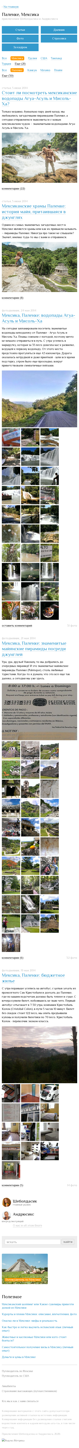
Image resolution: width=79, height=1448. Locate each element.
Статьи (20, 30)
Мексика (17, 58)
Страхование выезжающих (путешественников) (29, 1391)
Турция (6, 63)
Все (4, 58)
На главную (11, 6)
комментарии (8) (12, 298)
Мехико (45, 70)
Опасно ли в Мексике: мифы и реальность (29, 1320)
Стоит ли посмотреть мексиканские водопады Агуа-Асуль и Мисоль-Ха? (39, 98)
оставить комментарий (17, 625)
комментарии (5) (12, 1185)
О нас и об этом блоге (27, 1225)
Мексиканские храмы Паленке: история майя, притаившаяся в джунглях (34, 211)
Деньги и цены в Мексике (19, 1357)
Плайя (58, 70)
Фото (20, 38)
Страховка (59, 38)
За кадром (20, 47)
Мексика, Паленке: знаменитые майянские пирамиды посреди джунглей (34, 649)
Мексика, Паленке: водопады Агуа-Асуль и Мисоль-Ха (38, 318)
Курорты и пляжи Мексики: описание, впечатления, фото (39, 1314)
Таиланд (56, 58)
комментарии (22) (13, 188)
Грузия (32, 58)
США (44, 58)
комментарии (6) (12, 957)
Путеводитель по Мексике (23, 1279)
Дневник (59, 30)
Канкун (32, 70)
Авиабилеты (9, 1386)
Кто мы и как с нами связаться (20, 1401)
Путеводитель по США (15, 1375)
